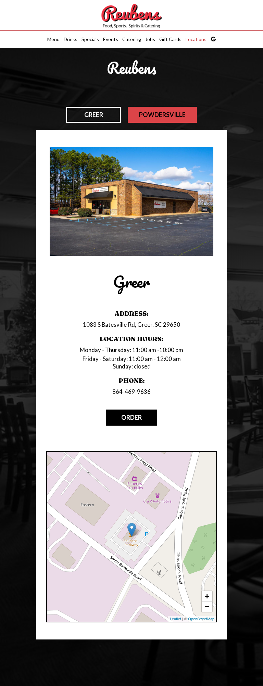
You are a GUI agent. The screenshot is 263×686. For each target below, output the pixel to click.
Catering (131, 39)
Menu (53, 39)
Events (110, 39)
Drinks (70, 39)
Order (131, 417)
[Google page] (213, 39)
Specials (90, 39)
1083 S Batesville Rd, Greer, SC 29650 (131, 324)
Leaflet (175, 618)
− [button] (207, 606)
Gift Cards (170, 39)
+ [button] (207, 596)
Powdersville (162, 114)
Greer (93, 114)
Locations (196, 39)
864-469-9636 (131, 391)
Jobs (150, 39)
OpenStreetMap (201, 618)
